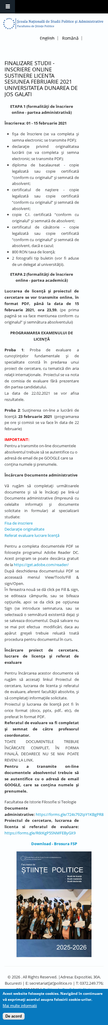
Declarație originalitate (24, 529)
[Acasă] (53, 23)
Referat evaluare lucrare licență (31, 535)
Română (70, 38)
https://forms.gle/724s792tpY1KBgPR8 (70, 814)
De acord (13, 1016)
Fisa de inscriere (18, 523)
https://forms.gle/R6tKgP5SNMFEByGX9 (40, 833)
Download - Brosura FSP (54, 843)
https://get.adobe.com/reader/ (41, 564)
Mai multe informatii (20, 1006)
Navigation (7, 6)
